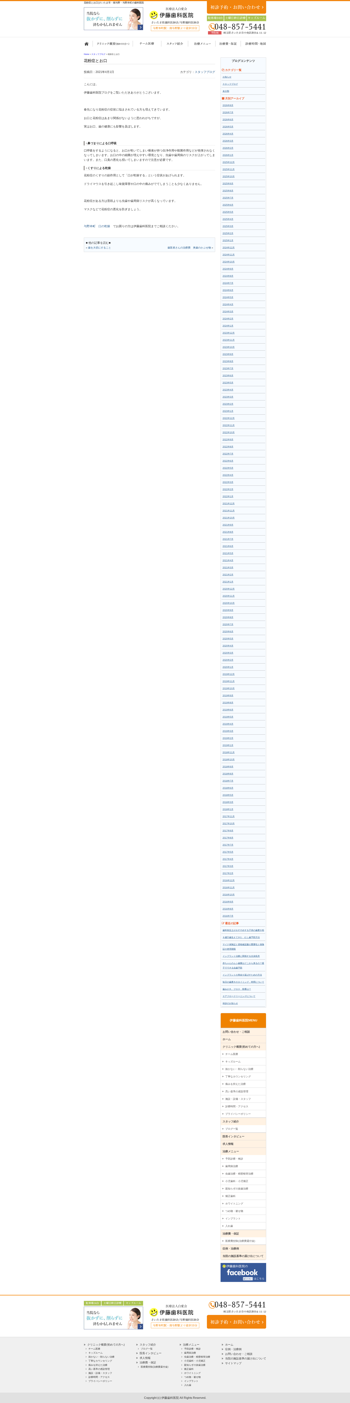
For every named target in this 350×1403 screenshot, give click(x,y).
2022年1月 (228, 496)
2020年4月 (228, 646)
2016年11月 (229, 887)
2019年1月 (228, 745)
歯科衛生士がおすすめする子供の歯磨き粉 (243, 930)
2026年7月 (228, 112)
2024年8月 (228, 276)
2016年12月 (229, 880)
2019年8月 (228, 702)
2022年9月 (228, 439)
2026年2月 (228, 148)
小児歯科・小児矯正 (236, 1181)
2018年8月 (228, 774)
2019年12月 (229, 674)
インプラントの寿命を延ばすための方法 (242, 975)
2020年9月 (228, 610)
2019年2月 (228, 738)
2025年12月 (229, 162)
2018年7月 (228, 781)
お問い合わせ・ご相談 (236, 1031)
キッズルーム (233, 1061)
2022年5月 (228, 468)
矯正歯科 (230, 1196)
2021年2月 (228, 574)
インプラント (233, 1218)
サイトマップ (233, 1363)
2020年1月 (228, 667)
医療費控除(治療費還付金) (240, 1240)
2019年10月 (229, 688)
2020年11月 (229, 596)
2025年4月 (228, 219)
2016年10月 (229, 894)
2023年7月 (228, 368)
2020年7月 (228, 624)
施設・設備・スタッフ (238, 1098)
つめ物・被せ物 (234, 1211)
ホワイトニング (234, 1203)
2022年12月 (229, 418)
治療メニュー (199, 45)
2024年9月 (228, 269)
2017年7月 (228, 845)
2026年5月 (228, 126)
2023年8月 (228, 361)
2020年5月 (228, 638)
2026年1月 (228, 155)
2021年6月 (228, 546)
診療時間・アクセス (236, 1106)
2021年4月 (228, 560)
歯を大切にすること (99, 247)
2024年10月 (229, 262)
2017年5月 (228, 852)
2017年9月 (228, 830)
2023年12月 (229, 333)
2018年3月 (228, 802)
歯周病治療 (231, 1166)
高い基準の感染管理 (236, 1091)
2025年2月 (228, 233)
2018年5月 (228, 795)
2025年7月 (228, 198)
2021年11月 (229, 510)
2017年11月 (229, 816)
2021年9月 (228, 525)
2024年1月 (228, 326)
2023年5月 (228, 382)
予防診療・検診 (234, 1158)
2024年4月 (228, 304)
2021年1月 (228, 582)
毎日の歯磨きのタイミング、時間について (243, 982)
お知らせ (227, 77)
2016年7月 (228, 916)
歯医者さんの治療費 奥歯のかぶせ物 (189, 247)
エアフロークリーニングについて (239, 996)
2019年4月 (228, 724)
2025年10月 (229, 176)
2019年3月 (228, 731)
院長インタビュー (233, 1136)
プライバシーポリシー (238, 1113)
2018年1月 (228, 809)
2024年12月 (229, 247)
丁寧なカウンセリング (238, 1076)
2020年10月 (229, 603)
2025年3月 (228, 226)
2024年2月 (228, 318)
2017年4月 (228, 859)
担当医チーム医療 (147, 45)
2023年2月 (228, 404)
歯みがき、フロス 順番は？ (237, 989)
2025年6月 (228, 205)
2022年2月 (228, 489)
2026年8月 (228, 105)
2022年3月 (228, 482)
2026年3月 (228, 141)
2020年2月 (228, 660)
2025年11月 (229, 169)
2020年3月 (228, 653)
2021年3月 (228, 567)
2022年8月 (228, 446)
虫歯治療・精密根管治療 (239, 1173)
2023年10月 (229, 347)
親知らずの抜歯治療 (236, 1188)
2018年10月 (229, 759)
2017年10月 (229, 823)
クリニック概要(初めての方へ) (113, 45)
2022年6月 (228, 461)
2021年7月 (228, 539)
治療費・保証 (226, 45)
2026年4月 (228, 134)
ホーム (88, 45)
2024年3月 (228, 311)
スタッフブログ (205, 71)
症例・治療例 (231, 1248)
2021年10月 (229, 518)
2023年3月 (228, 397)
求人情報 (228, 1143)
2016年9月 (228, 902)
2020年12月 (229, 589)
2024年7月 (228, 283)
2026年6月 (228, 119)
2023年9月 (228, 354)
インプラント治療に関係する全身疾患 (241, 956)
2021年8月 (228, 532)
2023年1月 (228, 411)
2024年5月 (228, 297)
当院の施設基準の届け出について (243, 1256)
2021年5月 (228, 553)
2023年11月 (229, 340)
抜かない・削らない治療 (239, 1069)
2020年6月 (228, 631)
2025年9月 (228, 183)
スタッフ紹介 (173, 45)
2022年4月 (228, 475)
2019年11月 (229, 681)
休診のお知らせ (230, 1003)
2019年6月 (228, 710)
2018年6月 (228, 788)
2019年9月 (228, 695)
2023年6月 (228, 375)
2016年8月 (228, 909)
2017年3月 (228, 866)
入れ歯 (229, 1226)
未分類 (226, 91)
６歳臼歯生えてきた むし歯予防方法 (241, 937)
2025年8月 (228, 190)
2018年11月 (229, 752)
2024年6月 (228, 290)
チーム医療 (231, 1054)
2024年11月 (229, 254)
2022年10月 (229, 432)
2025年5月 (228, 212)
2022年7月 (228, 454)
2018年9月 (228, 766)
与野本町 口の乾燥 (97, 226)
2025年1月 (228, 240)
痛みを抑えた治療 (235, 1083)
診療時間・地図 (253, 45)
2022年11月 (229, 425)
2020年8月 (228, 617)
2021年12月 (229, 503)
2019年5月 (228, 717)
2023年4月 (228, 390)
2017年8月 (228, 838)
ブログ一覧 (231, 1128)
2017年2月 (228, 873)
